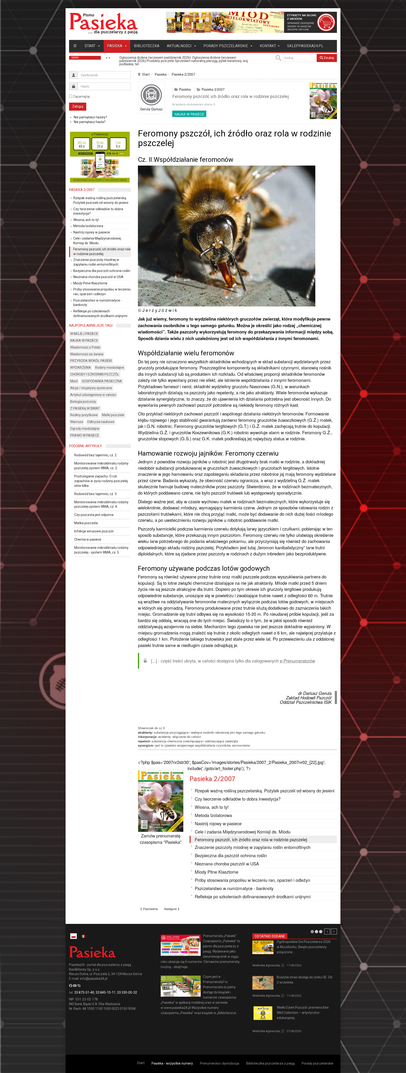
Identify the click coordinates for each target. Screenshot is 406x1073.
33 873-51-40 (84, 992)
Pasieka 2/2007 (183, 74)
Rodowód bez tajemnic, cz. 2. (95, 455)
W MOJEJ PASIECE (84, 334)
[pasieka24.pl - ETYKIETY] (251, 22)
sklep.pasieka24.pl (305, 46)
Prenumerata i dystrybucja (219, 1063)
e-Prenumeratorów (297, 661)
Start (90, 46)
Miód (74, 381)
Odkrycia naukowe (100, 422)
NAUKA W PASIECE (189, 114)
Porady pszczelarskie (226, 46)
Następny (334, 931)
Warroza (76, 422)
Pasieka (115, 46)
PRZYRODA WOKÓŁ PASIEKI (91, 361)
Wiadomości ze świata (86, 354)
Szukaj (328, 58)
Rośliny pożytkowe (84, 415)
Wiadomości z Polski (85, 347)
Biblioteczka (146, 46)
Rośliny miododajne (109, 367)
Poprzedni (327, 931)
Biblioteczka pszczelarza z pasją (270, 1063)
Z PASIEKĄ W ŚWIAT (85, 408)
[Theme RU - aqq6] (103, 23)
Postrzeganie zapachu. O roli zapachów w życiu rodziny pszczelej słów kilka (101, 481)
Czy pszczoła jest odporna (93, 515)
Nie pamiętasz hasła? (89, 122)
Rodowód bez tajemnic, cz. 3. (95, 494)
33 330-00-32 (127, 992)
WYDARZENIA (80, 367)
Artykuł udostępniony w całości (93, 395)
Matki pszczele (113, 415)
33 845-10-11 (106, 992)
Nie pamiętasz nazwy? (90, 117)
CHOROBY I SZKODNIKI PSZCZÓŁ (94, 374)
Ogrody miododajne (84, 428)
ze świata (283, 988)
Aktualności (179, 46)
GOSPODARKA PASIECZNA (102, 381)
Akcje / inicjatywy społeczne (91, 388)
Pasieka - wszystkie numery (172, 1063)
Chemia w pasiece (87, 539)
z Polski (257, 958)
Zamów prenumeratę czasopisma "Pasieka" (161, 839)
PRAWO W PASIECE (84, 435)
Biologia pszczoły (83, 401)
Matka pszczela (86, 523)
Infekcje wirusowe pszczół (93, 531)
